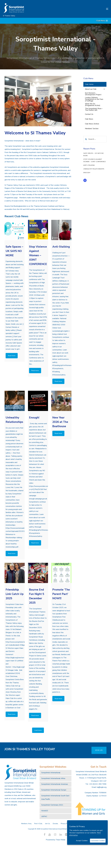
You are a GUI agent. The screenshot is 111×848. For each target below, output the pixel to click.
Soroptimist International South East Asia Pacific (55, 797)
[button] (102, 21)
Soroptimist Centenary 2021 (52, 805)
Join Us (47, 824)
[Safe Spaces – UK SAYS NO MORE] (15, 230)
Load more (38, 730)
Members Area (26, 824)
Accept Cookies (82, 841)
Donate (55, 824)
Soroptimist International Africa (53, 778)
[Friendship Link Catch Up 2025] (15, 573)
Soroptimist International (50, 772)
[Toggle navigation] (90, 9)
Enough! (86, 172)
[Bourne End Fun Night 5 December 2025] (38, 573)
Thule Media (60, 840)
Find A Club (38, 824)
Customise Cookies (98, 841)
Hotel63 (44, 810)
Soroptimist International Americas (54, 784)
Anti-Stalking (89, 165)
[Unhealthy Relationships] (15, 401)
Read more (11, 356)
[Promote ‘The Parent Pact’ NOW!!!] (61, 573)
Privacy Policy (65, 824)
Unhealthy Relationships (93, 169)
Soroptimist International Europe (53, 790)
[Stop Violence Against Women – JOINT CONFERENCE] (38, 230)
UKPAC (44, 816)
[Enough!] (38, 401)
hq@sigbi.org (101, 787)
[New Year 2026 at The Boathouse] (61, 401)
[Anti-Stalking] (61, 230)
